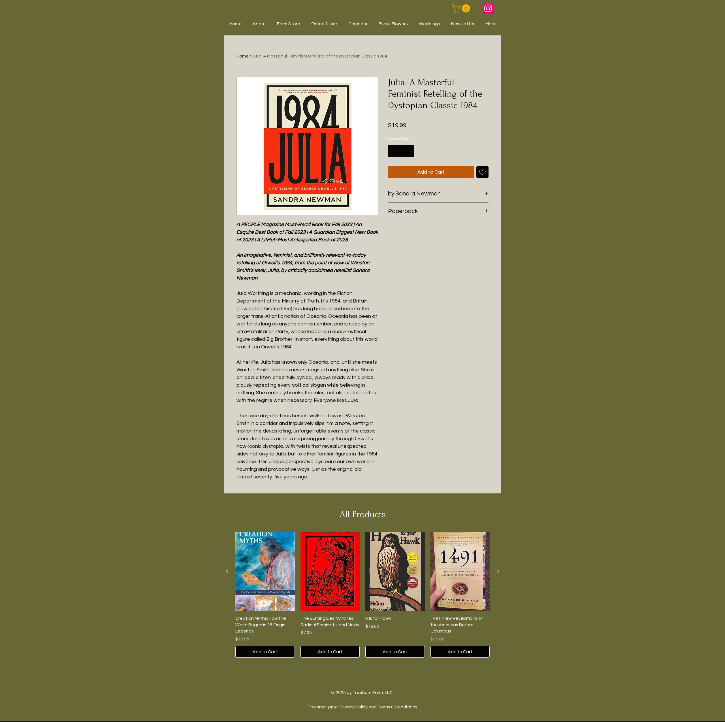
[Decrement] (393, 151)
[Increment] (408, 151)
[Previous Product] (227, 571)
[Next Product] (497, 571)
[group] (362, 594)
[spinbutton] (401, 151)
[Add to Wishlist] (482, 172)
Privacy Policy (354, 707)
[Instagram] (488, 8)
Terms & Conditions (397, 707)
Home (242, 56)
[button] (462, 8)
